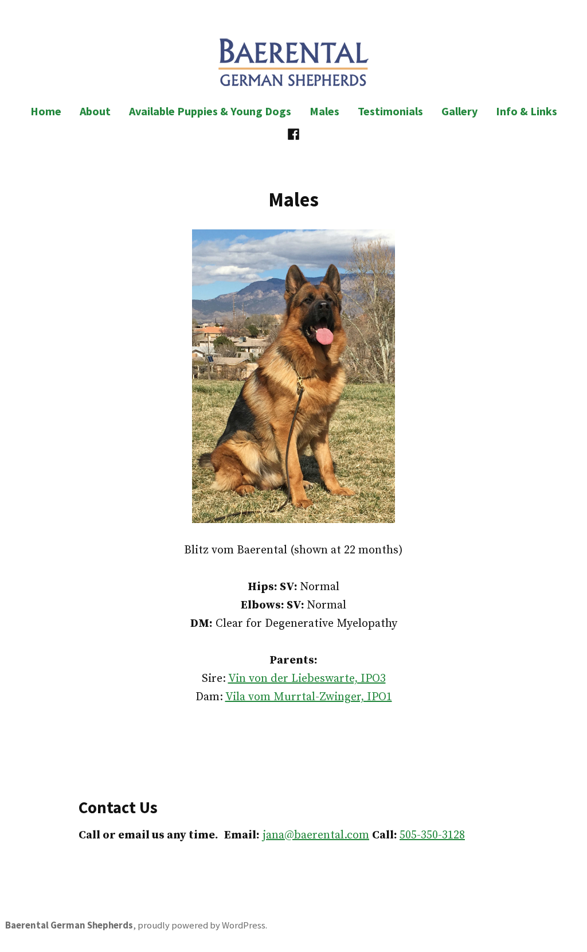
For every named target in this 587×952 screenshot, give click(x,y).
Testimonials (390, 111)
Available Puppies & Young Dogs (210, 111)
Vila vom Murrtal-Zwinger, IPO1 (308, 697)
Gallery (459, 111)
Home (45, 111)
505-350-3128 (432, 835)
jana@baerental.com (316, 835)
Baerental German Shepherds (69, 925)
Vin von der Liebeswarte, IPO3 (307, 679)
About (95, 111)
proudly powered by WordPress (201, 925)
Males (324, 111)
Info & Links (526, 111)
